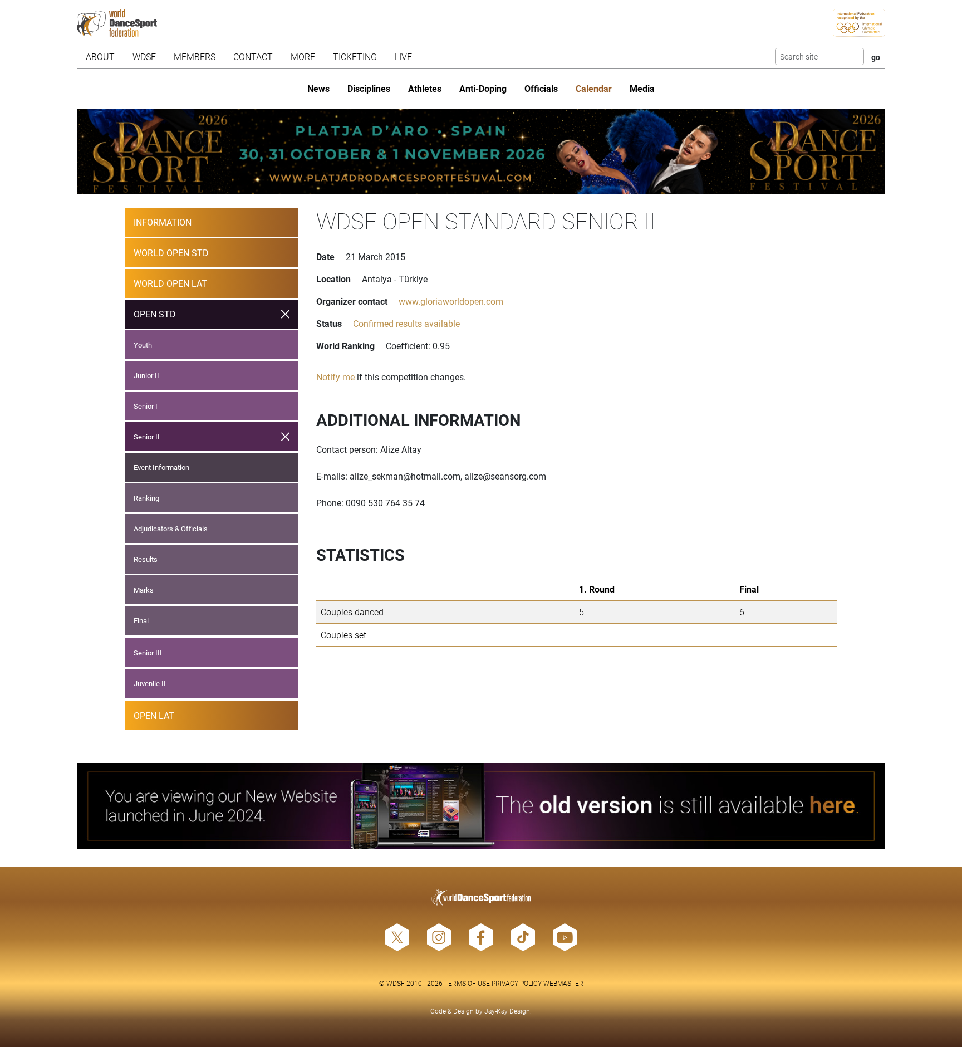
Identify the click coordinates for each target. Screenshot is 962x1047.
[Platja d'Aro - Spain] (481, 151)
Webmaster (563, 982)
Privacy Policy (517, 982)
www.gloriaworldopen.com (451, 301)
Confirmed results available (406, 323)
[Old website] (481, 806)
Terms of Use (467, 982)
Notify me (335, 377)
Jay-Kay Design (507, 1010)
